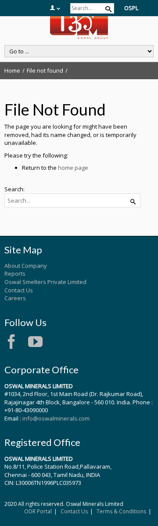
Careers (15, 298)
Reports (14, 273)
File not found (45, 70)
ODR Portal (38, 511)
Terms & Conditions (121, 511)
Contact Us (18, 290)
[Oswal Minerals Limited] (79, 25)
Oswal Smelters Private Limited (45, 282)
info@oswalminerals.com (56, 418)
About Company (25, 266)
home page (73, 168)
